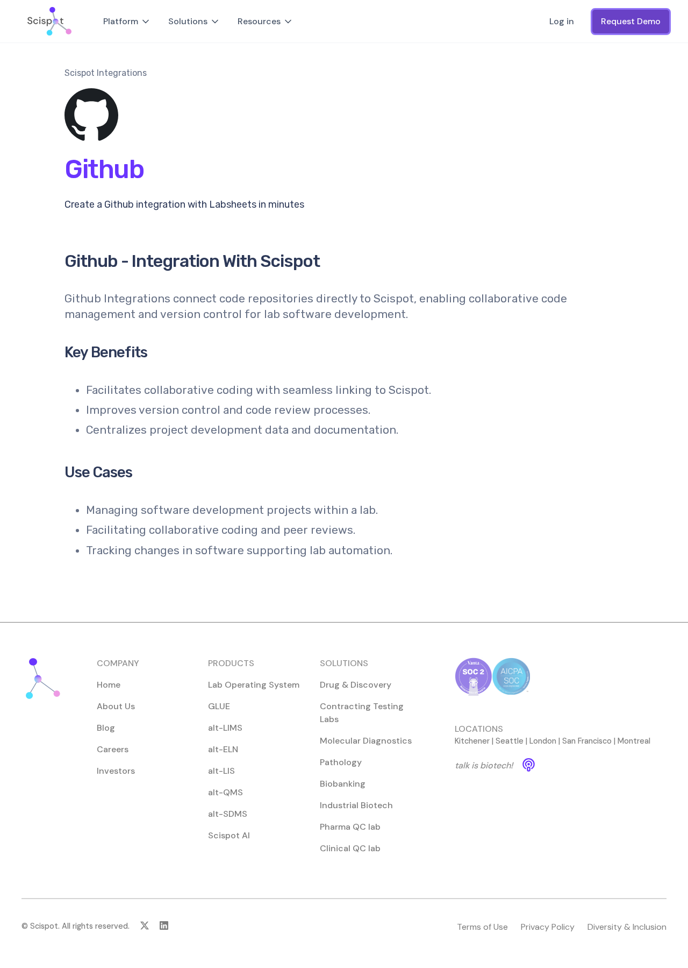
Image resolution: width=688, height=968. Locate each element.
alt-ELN (223, 749)
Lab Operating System (253, 684)
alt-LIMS (225, 727)
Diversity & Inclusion (626, 926)
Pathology (341, 762)
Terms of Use (482, 926)
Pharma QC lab (350, 826)
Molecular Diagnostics (366, 740)
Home (108, 684)
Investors (116, 770)
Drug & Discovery (355, 684)
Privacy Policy (548, 926)
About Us (116, 706)
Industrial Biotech (356, 805)
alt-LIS (221, 770)
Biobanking (343, 783)
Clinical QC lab (350, 848)
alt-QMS (225, 792)
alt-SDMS (227, 813)
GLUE (219, 706)
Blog (106, 727)
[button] (127, 21)
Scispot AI (229, 835)
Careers (112, 749)
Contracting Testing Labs (362, 713)
